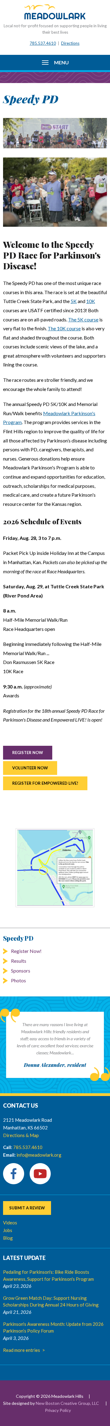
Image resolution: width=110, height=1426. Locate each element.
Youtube (40, 1173)
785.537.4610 (43, 43)
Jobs (7, 1230)
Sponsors (20, 970)
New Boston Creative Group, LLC (67, 1403)
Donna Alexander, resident (55, 1065)
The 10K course (64, 328)
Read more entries (21, 1350)
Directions (70, 43)
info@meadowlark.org (38, 1155)
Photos (18, 980)
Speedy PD (18, 938)
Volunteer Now (30, 767)
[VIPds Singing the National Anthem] (55, 192)
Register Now (27, 752)
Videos (10, 1222)
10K (90, 301)
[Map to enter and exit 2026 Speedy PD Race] (55, 867)
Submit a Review (27, 1207)
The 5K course (83, 319)
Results (18, 961)
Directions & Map (21, 1135)
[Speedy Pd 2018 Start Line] (55, 133)
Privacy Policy (58, 1410)
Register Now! (26, 951)
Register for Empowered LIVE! (45, 783)
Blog (8, 1238)
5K (74, 301)
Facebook (13, 1173)
